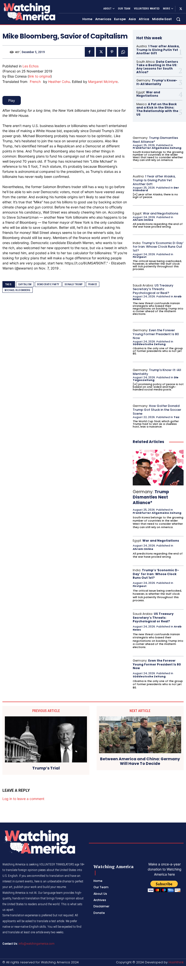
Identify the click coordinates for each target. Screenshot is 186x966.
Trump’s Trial (46, 768)
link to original (40, 76)
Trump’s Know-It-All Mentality (156, 82)
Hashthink (176, 962)
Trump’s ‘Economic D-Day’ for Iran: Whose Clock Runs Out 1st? (158, 247)
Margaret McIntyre (103, 81)
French (35, 81)
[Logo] (28, 11)
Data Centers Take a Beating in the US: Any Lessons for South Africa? (157, 67)
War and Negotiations (148, 94)
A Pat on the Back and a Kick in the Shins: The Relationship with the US (157, 109)
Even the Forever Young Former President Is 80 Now (156, 334)
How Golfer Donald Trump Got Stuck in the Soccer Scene (157, 410)
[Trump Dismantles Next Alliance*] (158, 467)
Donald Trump (74, 284)
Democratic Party (48, 284)
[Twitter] (181, 9)
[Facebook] (89, 52)
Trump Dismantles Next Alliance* (155, 139)
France (92, 284)
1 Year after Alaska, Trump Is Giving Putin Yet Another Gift (157, 49)
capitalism (25, 284)
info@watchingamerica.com (36, 943)
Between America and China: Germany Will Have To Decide (140, 761)
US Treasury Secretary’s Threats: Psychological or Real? (153, 289)
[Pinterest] (112, 52)
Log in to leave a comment (23, 799)
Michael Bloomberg (18, 290)
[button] (178, 19)
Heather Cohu (59, 81)
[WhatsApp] (123, 52)
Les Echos (31, 66)
